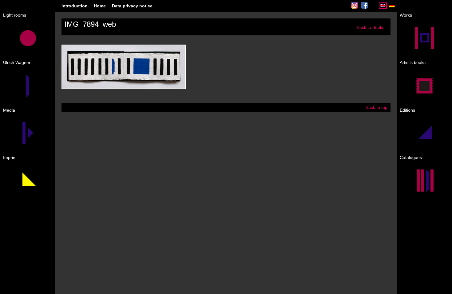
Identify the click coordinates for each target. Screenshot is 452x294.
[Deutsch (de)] (392, 7)
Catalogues (411, 157)
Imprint (10, 157)
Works (406, 15)
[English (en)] (383, 7)
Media (9, 110)
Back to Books (370, 27)
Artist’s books (413, 62)
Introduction (74, 5)
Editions (407, 110)
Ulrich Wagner (16, 62)
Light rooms (14, 15)
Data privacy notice (132, 5)
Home (100, 5)
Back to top (376, 107)
